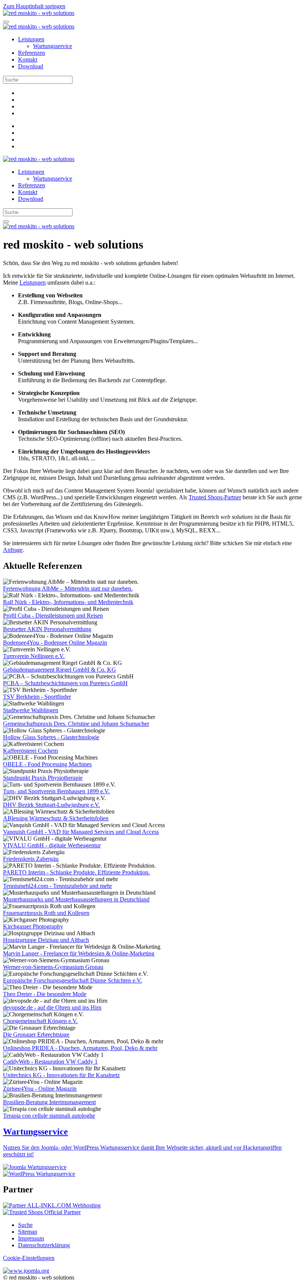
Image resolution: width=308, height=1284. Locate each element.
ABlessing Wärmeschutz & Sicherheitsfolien (56, 818)
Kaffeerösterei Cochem (30, 750)
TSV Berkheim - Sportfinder (37, 696)
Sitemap (27, 1231)
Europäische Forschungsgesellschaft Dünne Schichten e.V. (72, 980)
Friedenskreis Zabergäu (31, 859)
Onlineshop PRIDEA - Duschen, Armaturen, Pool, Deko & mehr (80, 1048)
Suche (25, 1225)
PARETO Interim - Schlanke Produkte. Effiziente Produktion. (76, 872)
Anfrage (13, 550)
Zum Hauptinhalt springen (34, 6)
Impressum (31, 1238)
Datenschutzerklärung (44, 1245)
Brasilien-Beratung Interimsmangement (49, 1102)
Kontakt (27, 59)
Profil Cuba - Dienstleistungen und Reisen (53, 615)
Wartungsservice (52, 46)
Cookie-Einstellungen (28, 1258)
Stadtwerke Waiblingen (30, 710)
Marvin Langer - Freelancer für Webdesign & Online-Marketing (78, 953)
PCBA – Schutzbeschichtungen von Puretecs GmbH (65, 683)
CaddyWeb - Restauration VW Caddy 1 (50, 1061)
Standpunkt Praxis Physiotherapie (43, 778)
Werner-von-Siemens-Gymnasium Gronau (53, 967)
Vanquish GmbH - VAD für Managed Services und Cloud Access (81, 832)
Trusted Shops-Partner (215, 497)
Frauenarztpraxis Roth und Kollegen (46, 913)
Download (30, 66)
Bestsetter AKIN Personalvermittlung (47, 629)
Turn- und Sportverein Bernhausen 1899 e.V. (56, 791)
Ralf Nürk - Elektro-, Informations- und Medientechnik (68, 602)
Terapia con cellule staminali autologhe (49, 1115)
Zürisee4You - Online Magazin (40, 1088)
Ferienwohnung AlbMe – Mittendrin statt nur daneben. (68, 588)
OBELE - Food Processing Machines (47, 764)
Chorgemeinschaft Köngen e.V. (40, 1021)
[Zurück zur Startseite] (38, 13)
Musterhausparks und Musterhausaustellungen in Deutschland (76, 899)
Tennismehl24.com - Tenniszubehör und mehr (57, 886)
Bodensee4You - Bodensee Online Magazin (55, 642)
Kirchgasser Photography (33, 926)
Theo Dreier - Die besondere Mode (44, 994)
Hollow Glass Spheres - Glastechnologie (51, 737)
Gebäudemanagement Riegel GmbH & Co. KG (59, 669)
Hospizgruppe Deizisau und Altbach (46, 940)
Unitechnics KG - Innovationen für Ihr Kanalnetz (61, 1075)
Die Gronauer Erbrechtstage (36, 1034)
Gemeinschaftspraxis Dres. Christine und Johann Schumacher (76, 723)
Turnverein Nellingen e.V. (34, 656)
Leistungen (31, 39)
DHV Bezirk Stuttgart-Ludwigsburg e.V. (51, 805)
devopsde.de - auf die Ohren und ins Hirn (52, 1007)
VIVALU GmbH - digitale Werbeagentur (52, 845)
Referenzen (31, 53)
